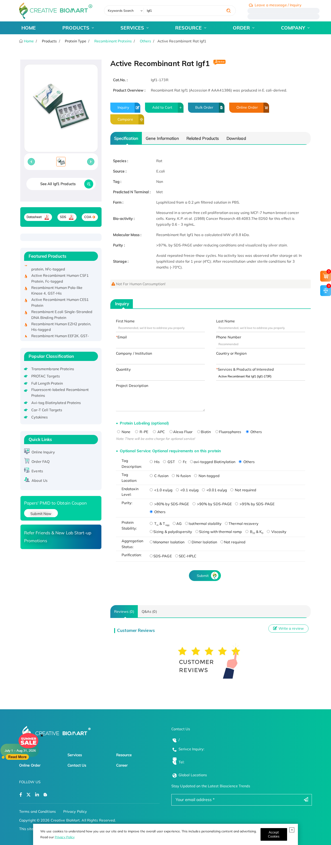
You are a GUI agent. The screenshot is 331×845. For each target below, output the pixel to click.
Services (75, 755)
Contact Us (77, 765)
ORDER (241, 28)
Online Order (247, 107)
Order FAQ (41, 461)
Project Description (132, 385)
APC (160, 431)
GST (171, 461)
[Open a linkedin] (37, 794)
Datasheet (34, 217)
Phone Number (228, 337)
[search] (228, 10)
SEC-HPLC (188, 556)
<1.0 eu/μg (162, 490)
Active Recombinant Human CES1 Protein (60, 295)
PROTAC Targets (45, 376)
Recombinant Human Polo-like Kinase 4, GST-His (57, 283)
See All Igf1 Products (58, 183)
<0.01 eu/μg (216, 490)
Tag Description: (132, 463)
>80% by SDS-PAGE (171, 504)
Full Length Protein (47, 383)
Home (28, 41)
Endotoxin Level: (130, 492)
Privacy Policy (65, 837)
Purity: (127, 503)
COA (87, 217)
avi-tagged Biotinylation (214, 461)
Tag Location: (129, 477)
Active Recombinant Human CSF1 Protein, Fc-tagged (60, 271)
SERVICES (132, 28)
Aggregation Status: (132, 544)
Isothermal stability (205, 523)
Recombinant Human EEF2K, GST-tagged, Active (60, 331)
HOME (28, 28)
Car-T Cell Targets (46, 410)
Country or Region (231, 353)
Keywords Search (121, 11)
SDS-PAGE (162, 556)
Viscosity (278, 531)
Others (145, 41)
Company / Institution (134, 353)
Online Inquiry (43, 452)
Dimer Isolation (204, 542)
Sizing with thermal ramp (220, 531)
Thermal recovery (243, 523)
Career (122, 765)
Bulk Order (204, 107)
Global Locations (193, 775)
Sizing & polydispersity (172, 531)
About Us (40, 480)
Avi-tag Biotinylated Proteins (56, 402)
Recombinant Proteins (113, 41)
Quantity (123, 369)
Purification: (132, 555)
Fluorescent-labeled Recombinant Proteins (60, 392)
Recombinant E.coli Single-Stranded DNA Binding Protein (61, 307)
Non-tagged (209, 475)
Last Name (225, 321)
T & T (161, 523)
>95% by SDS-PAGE (256, 504)
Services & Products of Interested (246, 369)
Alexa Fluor (183, 431)
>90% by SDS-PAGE (214, 504)
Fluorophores (230, 431)
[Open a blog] (45, 794)
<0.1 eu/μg (189, 490)
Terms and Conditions (37, 811)
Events (37, 471)
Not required (245, 490)
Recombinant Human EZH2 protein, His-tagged (61, 319)
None (126, 431)
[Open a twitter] (28, 794)
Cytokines (39, 417)
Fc (184, 461)
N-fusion (183, 475)
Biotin (206, 431)
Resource (124, 755)
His (156, 461)
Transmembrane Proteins (52, 369)
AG (179, 523)
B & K (256, 531)
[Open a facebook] (21, 794)
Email (122, 337)
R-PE (143, 431)
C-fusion (160, 475)
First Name (125, 321)
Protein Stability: (129, 525)
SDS (63, 217)
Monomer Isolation (169, 542)
